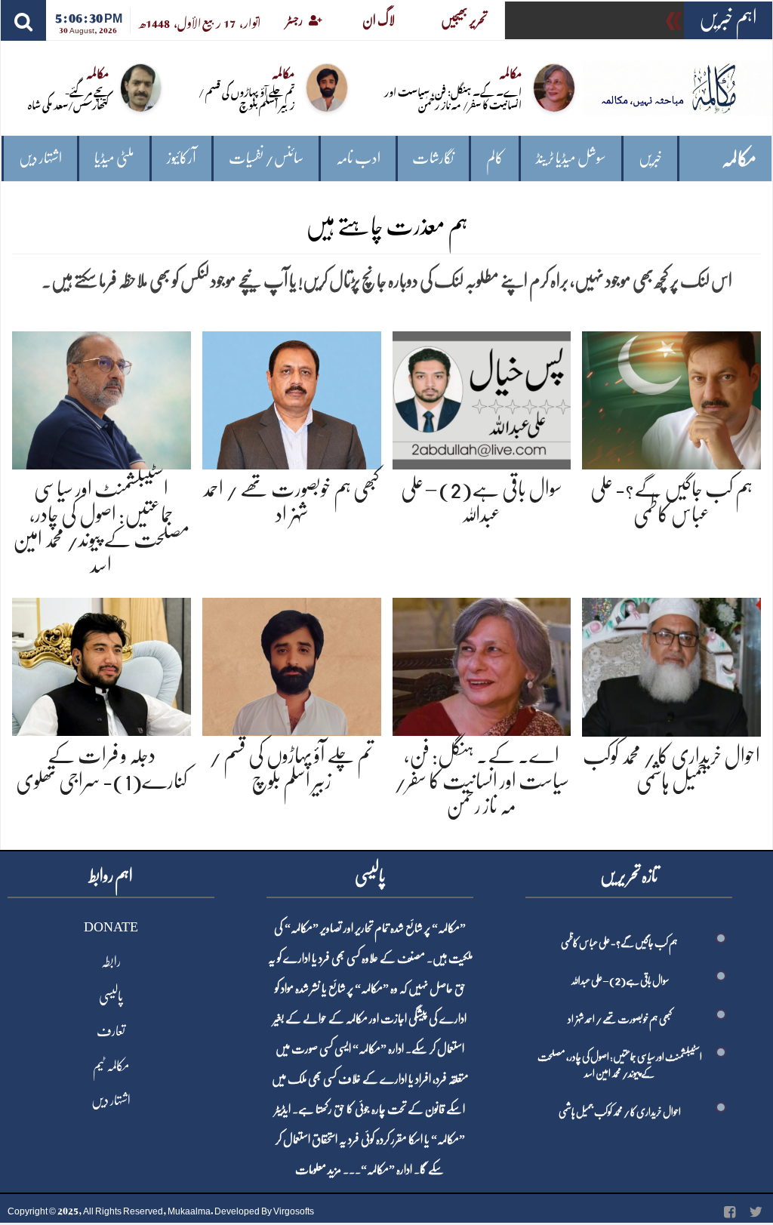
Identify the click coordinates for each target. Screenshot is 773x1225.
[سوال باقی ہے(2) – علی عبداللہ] (482, 397)
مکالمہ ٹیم (111, 1066)
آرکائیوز (181, 158)
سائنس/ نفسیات (266, 158)
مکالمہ (739, 159)
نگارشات (433, 158)
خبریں (650, 158)
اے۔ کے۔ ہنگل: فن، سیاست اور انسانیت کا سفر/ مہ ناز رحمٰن (453, 97)
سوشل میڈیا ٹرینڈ (571, 158)
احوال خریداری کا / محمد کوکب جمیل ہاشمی (620, 1111)
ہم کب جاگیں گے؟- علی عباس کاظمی (619, 942)
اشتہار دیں (40, 158)
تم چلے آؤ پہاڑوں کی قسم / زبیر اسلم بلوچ (246, 97)
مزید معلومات (318, 1170)
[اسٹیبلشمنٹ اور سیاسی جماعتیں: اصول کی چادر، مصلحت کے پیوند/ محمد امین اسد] (101, 397)
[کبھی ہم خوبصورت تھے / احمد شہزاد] (291, 397)
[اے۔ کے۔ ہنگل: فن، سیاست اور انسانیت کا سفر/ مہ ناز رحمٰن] (482, 663)
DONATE (111, 927)
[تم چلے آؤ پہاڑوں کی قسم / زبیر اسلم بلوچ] (291, 663)
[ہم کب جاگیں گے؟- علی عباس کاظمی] (671, 397)
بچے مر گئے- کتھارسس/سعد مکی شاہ (68, 97)
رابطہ (111, 962)
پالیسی (111, 996)
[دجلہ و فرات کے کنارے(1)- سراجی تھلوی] (101, 663)
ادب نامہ (358, 158)
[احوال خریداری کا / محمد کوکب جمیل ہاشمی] (671, 663)
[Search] (23, 20)
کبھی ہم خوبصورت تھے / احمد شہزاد (620, 1018)
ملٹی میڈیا (114, 158)
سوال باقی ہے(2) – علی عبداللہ (620, 980)
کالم (495, 158)
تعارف (111, 1031)
